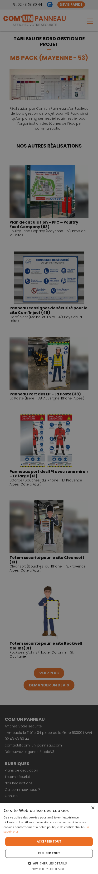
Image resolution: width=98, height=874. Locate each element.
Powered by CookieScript (49, 869)
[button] (49, 863)
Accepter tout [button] (49, 841)
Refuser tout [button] (49, 853)
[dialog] (49, 437)
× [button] (92, 808)
